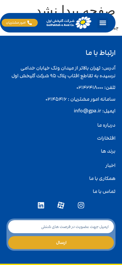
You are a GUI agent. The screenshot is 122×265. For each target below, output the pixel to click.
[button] (102, 23)
